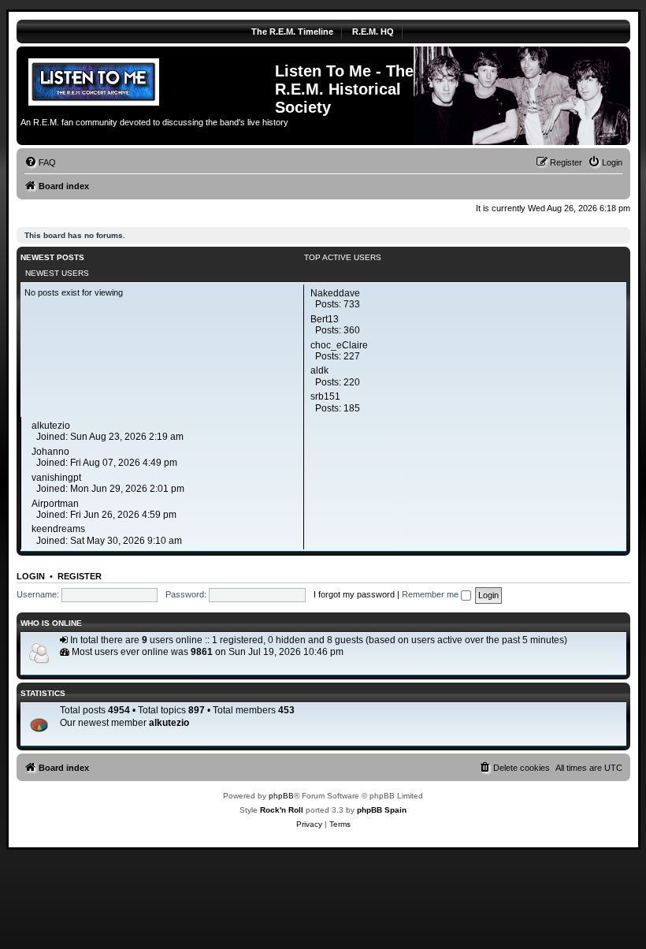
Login (31, 576)
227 (351, 356)
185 (351, 408)
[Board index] (147, 79)
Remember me (431, 594)
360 (351, 330)
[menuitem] (40, 162)
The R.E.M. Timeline (292, 31)
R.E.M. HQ (373, 31)
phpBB (281, 795)
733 (351, 304)
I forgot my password (354, 594)
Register (80, 576)
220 (351, 382)
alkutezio (169, 722)
